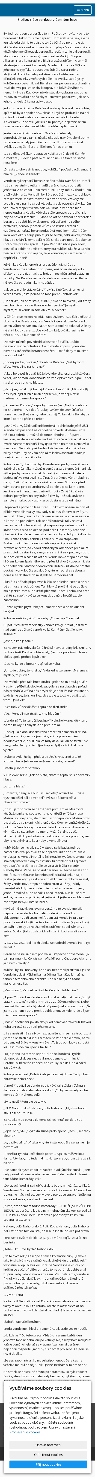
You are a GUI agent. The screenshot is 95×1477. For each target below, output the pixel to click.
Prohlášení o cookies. (25, 1432)
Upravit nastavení (48, 1445)
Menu (84, 10)
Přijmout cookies (48, 1464)
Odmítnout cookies (48, 1454)
